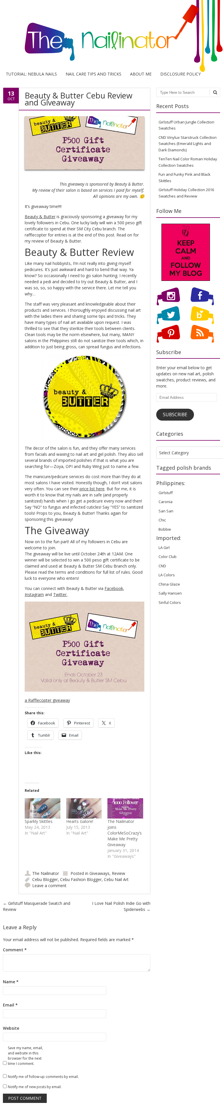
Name (11, 981)
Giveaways (99, 873)
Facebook (114, 588)
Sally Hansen (170, 593)
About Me (141, 74)
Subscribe (175, 414)
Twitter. (60, 594)
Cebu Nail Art (116, 879)
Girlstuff (166, 492)
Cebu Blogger (45, 879)
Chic (162, 520)
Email (10, 1005)
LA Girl (164, 547)
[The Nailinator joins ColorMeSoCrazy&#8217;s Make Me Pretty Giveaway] (125, 808)
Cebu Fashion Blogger (81, 879)
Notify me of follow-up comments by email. (43, 1076)
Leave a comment (49, 885)
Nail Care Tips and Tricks (93, 74)
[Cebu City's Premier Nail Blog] (111, 63)
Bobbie (165, 529)
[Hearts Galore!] (84, 808)
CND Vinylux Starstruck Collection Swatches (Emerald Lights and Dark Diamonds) (188, 143)
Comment (15, 949)
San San (166, 511)
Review (118, 873)
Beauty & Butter (40, 216)
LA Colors (167, 574)
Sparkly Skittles (39, 821)
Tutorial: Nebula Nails (31, 74)
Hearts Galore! (79, 821)
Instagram (34, 594)
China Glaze (169, 584)
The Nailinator (45, 873)
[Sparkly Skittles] (42, 808)
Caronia (165, 501)
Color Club (168, 556)
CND (162, 565)
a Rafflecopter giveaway (47, 700)
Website (11, 1028)
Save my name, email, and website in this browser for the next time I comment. (25, 1055)
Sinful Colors (170, 602)
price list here (92, 488)
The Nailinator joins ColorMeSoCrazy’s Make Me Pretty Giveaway (124, 833)
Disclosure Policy (180, 74)
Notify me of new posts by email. (35, 1086)
